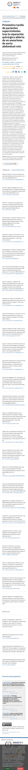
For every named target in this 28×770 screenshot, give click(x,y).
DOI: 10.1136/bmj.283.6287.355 (11, 538)
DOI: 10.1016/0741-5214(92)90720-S (12, 320)
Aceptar (8, 768)
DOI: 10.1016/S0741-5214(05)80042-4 (13, 305)
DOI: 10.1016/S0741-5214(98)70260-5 (13, 273)
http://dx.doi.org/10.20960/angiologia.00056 (13, 18)
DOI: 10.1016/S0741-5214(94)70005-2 (13, 290)
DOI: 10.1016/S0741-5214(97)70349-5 (13, 442)
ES (13, 7)
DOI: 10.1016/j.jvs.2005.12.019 (10, 423)
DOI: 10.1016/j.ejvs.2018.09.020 (11, 588)
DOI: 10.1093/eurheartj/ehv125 (10, 638)
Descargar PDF (10, 163)
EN (16, 7)
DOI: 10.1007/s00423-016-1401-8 (11, 226)
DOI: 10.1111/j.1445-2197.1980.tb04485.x (14, 507)
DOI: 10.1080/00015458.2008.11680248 (13, 405)
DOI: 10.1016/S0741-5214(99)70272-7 (13, 388)
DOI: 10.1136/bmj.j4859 (8, 665)
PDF (24, 18)
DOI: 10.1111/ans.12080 (8, 209)
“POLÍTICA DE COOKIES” (7, 766)
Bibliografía (6, 170)
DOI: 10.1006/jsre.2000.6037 (10, 554)
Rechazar (20, 768)
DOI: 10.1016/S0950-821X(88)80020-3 (13, 179)
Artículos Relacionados (17, 170)
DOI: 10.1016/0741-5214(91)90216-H (12, 241)
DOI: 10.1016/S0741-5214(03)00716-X (13, 352)
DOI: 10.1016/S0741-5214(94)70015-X (13, 492)
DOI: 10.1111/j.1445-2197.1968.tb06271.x (14, 523)
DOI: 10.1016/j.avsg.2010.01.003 (11, 335)
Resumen (12, 693)
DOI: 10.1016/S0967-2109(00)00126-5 (13, 369)
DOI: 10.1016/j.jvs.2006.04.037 (10, 194)
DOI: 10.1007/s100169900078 (10, 459)
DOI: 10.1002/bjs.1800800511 (10, 258)
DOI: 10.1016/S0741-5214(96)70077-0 (13, 570)
